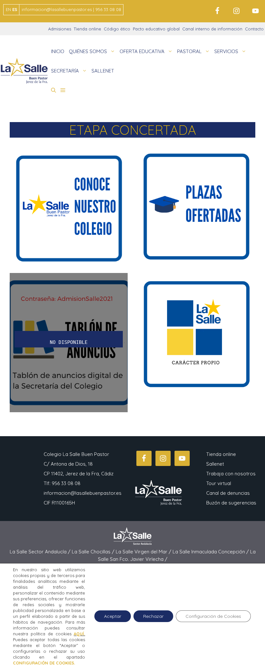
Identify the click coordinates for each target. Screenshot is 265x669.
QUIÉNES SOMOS (88, 51)
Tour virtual (218, 483)
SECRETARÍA (65, 71)
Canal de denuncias (228, 493)
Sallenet (215, 464)
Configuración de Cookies (213, 616)
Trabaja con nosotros (231, 474)
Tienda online (87, 28)
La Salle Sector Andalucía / (41, 552)
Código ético (117, 28)
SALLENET (102, 71)
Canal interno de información (212, 28)
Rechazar (153, 616)
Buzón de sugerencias (231, 503)
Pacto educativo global (156, 28)
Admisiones (59, 28)
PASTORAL (189, 51)
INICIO (57, 51)
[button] (53, 90)
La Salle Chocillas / (94, 552)
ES (14, 9)
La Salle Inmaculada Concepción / (211, 552)
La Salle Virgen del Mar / (144, 552)
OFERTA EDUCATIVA (142, 51)
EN (8, 9)
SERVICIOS (226, 51)
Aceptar (112, 616)
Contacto (254, 28)
